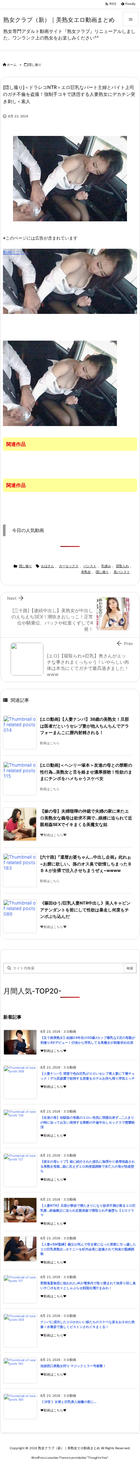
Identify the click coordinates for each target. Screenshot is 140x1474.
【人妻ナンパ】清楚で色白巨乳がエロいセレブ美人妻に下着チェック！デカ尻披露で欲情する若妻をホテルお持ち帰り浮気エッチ (87, 1076)
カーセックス (68, 566)
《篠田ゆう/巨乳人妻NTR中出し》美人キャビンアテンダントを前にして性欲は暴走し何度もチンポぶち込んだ (85, 910)
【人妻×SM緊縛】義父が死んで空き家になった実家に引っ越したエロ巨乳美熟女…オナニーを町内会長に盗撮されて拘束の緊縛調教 (88, 1249)
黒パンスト (122, 572)
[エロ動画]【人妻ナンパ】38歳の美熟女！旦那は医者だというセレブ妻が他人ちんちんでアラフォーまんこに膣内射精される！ (84, 726)
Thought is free (97, 1457)
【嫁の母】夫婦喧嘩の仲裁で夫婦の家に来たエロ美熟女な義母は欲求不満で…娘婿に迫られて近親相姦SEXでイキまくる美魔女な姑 (86, 818)
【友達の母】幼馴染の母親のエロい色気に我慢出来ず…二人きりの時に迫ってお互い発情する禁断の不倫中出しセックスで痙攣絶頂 (87, 1122)
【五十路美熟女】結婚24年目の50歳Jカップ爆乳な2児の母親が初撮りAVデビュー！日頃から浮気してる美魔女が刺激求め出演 (87, 1040)
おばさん (47, 566)
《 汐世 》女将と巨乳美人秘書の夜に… (68, 1402)
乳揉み (106, 566)
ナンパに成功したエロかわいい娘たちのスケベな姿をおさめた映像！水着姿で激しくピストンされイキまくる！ (87, 1324)
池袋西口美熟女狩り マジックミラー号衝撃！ (73, 1366)
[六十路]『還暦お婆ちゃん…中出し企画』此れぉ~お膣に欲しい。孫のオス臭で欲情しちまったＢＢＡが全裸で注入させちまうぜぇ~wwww (86, 864)
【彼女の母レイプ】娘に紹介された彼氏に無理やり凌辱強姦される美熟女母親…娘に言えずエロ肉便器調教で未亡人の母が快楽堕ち (87, 1166)
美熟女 (86, 572)
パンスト (89, 566)
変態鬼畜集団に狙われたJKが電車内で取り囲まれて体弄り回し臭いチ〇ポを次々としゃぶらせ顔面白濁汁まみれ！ (88, 1285)
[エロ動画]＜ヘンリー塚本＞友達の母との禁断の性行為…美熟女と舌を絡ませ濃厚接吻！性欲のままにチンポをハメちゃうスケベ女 (86, 772)
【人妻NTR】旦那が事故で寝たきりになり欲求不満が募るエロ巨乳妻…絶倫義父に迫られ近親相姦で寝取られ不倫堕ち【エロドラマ (87, 1210)
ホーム (12, 65)
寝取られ (122, 566)
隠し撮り (34, 65)
